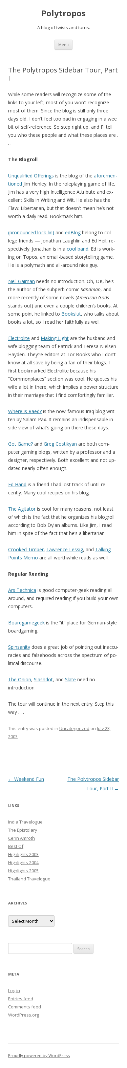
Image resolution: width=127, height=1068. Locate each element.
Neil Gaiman (21, 281)
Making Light (55, 338)
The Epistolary (22, 830)
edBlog (73, 232)
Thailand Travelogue (29, 879)
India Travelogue (25, 822)
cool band (77, 248)
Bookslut (71, 314)
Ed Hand (17, 484)
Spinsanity (19, 647)
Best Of (15, 846)
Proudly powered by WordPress (39, 1056)
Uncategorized (74, 728)
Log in (14, 990)
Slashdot (43, 679)
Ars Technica (22, 590)
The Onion (19, 679)
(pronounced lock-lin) (31, 232)
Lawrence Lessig (64, 549)
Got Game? (20, 444)
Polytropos (63, 13)
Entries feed (20, 999)
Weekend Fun (26, 779)
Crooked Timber (26, 549)
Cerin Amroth (21, 838)
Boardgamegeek (26, 622)
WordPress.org (23, 1015)
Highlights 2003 (23, 854)
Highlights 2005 (23, 871)
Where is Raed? (25, 411)
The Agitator (22, 509)
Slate (70, 679)
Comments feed (24, 1007)
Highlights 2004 (23, 862)
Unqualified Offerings (31, 175)
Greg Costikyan (60, 444)
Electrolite (19, 338)
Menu (63, 44)
